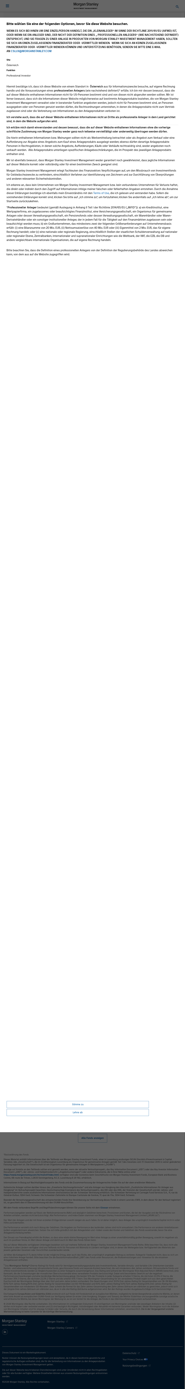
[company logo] (86, 6)
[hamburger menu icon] (7, 5)
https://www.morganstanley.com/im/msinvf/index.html (31, 1175)
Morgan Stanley (56, 1321)
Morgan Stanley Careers (60, 1327)
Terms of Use (101, 193)
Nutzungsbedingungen (135, 1365)
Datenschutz (129, 1353)
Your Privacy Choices (133, 1359)
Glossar (104, 1207)
